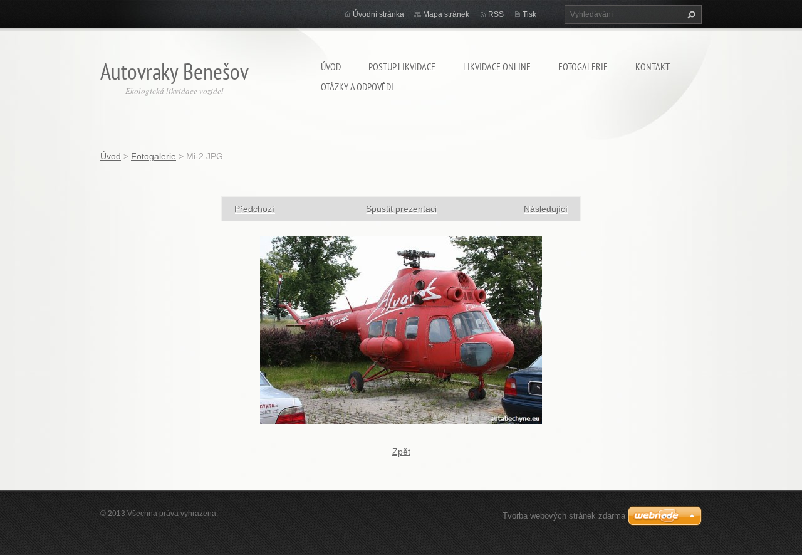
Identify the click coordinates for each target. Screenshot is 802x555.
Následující (546, 209)
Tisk (529, 14)
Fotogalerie (583, 66)
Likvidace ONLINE (497, 66)
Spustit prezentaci (401, 209)
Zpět (401, 452)
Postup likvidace (401, 66)
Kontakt (652, 66)
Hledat (689, 14)
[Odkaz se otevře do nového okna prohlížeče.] (401, 329)
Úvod (331, 66)
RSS (496, 14)
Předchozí (254, 209)
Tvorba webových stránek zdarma (564, 516)
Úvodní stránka (378, 14)
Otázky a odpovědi (357, 86)
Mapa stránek (446, 14)
